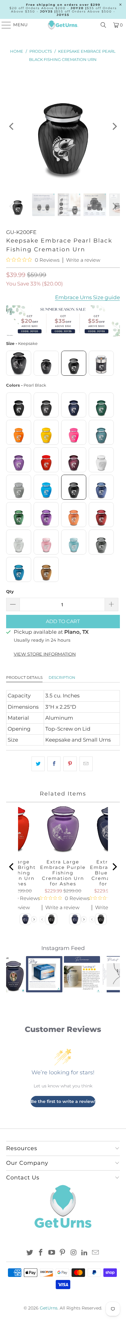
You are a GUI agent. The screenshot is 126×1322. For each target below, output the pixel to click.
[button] (14, 974)
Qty (10, 591)
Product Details (24, 677)
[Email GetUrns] (95, 1253)
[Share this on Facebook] (54, 764)
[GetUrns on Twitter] (30, 1253)
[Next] (114, 126)
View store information (45, 654)
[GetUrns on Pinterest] (62, 1253)
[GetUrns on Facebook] (41, 1253)
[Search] (103, 25)
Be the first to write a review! (63, 1101)
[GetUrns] (62, 25)
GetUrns (48, 1308)
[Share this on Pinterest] (69, 764)
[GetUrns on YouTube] (51, 1253)
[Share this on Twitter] (38, 764)
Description (62, 677)
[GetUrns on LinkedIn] (84, 1253)
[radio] (18, 363)
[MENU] (3, 25)
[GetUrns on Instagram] (73, 1253)
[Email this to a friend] (86, 764)
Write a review (83, 260)
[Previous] (12, 126)
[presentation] (34, 919)
